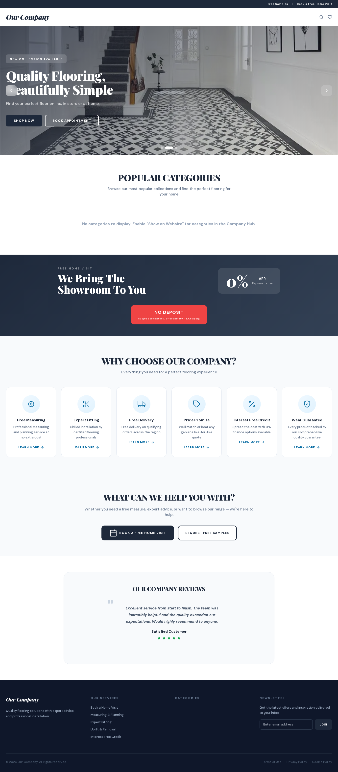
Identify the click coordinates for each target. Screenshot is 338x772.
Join (323, 724)
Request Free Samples (207, 533)
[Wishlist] (330, 17)
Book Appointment (71, 121)
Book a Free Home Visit (142, 533)
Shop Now (24, 121)
